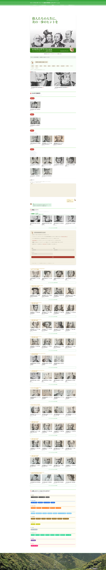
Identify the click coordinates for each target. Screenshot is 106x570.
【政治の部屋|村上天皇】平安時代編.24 (35, 109)
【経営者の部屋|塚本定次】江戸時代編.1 (35, 143)
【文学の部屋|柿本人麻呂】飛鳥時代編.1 (35, 482)
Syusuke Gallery (34, 240)
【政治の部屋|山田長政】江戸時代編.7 (70, 223)
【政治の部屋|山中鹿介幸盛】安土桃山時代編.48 (61, 87)
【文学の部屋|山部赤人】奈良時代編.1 (47, 482)
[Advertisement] (53, 190)
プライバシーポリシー (64, 236)
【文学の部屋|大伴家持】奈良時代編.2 (59, 482)
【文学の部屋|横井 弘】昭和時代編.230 (35, 164)
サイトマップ (58, 553)
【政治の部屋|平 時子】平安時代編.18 (35, 125)
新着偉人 (55, 564)
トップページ (55, 558)
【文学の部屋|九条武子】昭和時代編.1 (70, 482)
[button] (53, 57)
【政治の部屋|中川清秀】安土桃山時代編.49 (37, 87)
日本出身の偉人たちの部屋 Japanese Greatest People (60, 561)
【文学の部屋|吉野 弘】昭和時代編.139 (59, 164)
